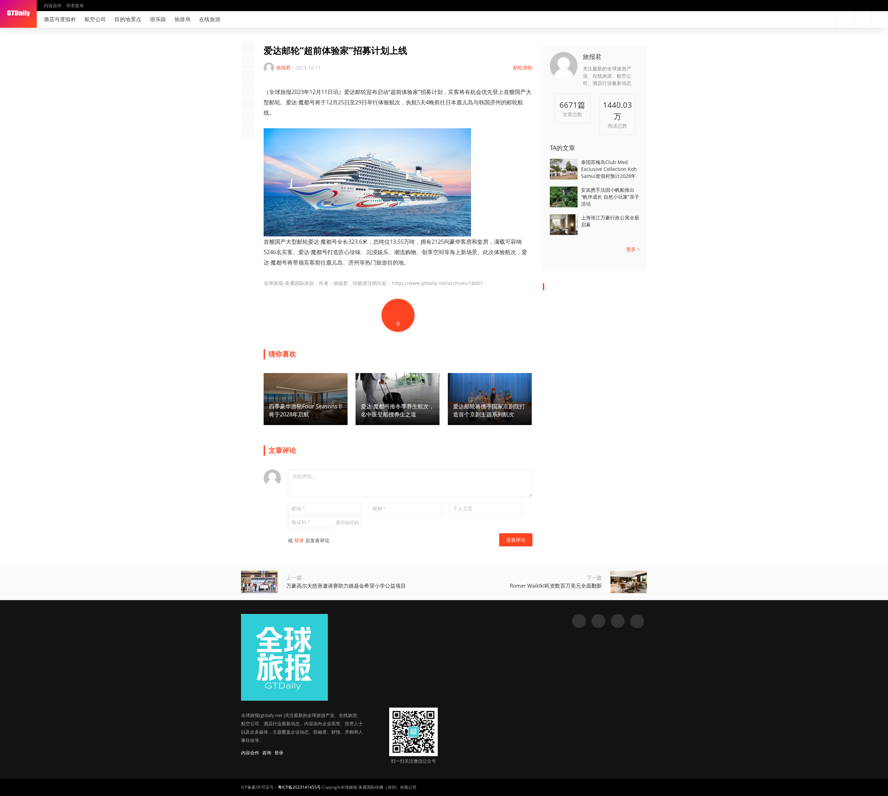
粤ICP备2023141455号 (299, 787)
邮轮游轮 (522, 67)
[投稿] (862, 19)
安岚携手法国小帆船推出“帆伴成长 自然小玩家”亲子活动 (610, 197)
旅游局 (182, 19)
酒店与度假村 (60, 19)
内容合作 (53, 5)
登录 (299, 540)
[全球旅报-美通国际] (18, 14)
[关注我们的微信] (817, 19)
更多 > (633, 249)
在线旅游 (210, 19)
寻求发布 (75, 5)
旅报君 (592, 56)
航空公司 (95, 19)
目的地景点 (128, 19)
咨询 (266, 753)
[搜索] (845, 19)
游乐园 (158, 19)
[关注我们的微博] (806, 19)
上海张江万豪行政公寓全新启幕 (610, 221)
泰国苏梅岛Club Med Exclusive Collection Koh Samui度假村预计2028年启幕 (609, 169)
